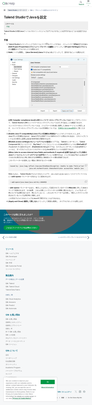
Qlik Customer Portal (14, 266)
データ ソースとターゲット (15, 341)
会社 (7, 355)
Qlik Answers (11, 302)
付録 (31, 10)
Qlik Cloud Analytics (13, 299)
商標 (62, 397)
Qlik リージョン (11, 344)
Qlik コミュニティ (65, 392)
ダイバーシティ (11, 364)
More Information (47, 387)
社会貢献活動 (10, 361)
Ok (48, 382)
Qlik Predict (10, 305)
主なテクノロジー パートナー (16, 338)
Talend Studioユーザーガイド (17, 10)
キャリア (9, 374)
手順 (8, 27)
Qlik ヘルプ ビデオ (12, 253)
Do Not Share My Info (75, 397)
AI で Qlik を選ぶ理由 (13, 332)
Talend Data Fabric (13, 290)
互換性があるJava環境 (66, 128)
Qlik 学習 (9, 263)
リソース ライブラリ (13, 269)
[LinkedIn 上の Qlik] (80, 391)
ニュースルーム (11, 377)
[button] (86, 165)
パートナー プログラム (14, 371)
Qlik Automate (11, 308)
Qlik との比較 (10, 335)
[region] (30, 389)
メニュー (88, 4)
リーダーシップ (11, 358)
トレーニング (10, 260)
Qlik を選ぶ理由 (11, 319)
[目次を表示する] (4, 10)
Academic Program (13, 367)
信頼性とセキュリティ (14, 322)
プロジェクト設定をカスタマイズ (45, 10)
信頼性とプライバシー (14, 325)
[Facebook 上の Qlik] (84, 391)
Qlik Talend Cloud (12, 287)
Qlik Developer (11, 256)
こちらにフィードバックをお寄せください (21, 228)
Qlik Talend (10, 283)
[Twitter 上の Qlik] (76, 391)
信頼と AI (9, 328)
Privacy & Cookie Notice (22, 398)
